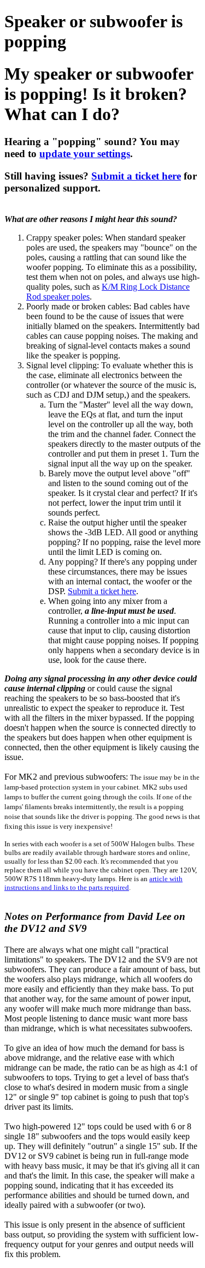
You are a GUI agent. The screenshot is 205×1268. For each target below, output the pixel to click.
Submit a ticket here (136, 176)
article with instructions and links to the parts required (93, 883)
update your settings (84, 153)
